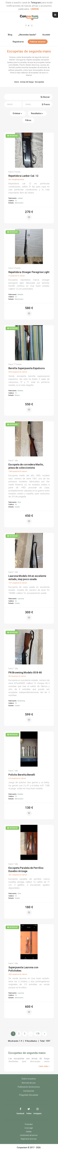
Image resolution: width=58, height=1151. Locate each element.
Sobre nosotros (29, 1079)
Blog (10, 35)
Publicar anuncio (37, 42)
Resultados (36, 113)
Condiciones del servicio (28, 1135)
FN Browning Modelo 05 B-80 (25, 672)
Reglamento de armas (29, 1139)
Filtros (28, 120)
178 (37, 1033)
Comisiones (28, 1091)
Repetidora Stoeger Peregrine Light (28, 272)
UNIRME (35, 9)
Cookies (29, 1132)
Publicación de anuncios (29, 1087)
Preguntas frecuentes (28, 1095)
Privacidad (29, 1124)
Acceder (46, 35)
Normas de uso (29, 1083)
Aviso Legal (28, 1128)
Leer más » (44, 1066)
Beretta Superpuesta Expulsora (26, 368)
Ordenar (17, 113)
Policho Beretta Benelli (21, 774)
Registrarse (18, 42)
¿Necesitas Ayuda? (27, 35)
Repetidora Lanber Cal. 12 (23, 175)
